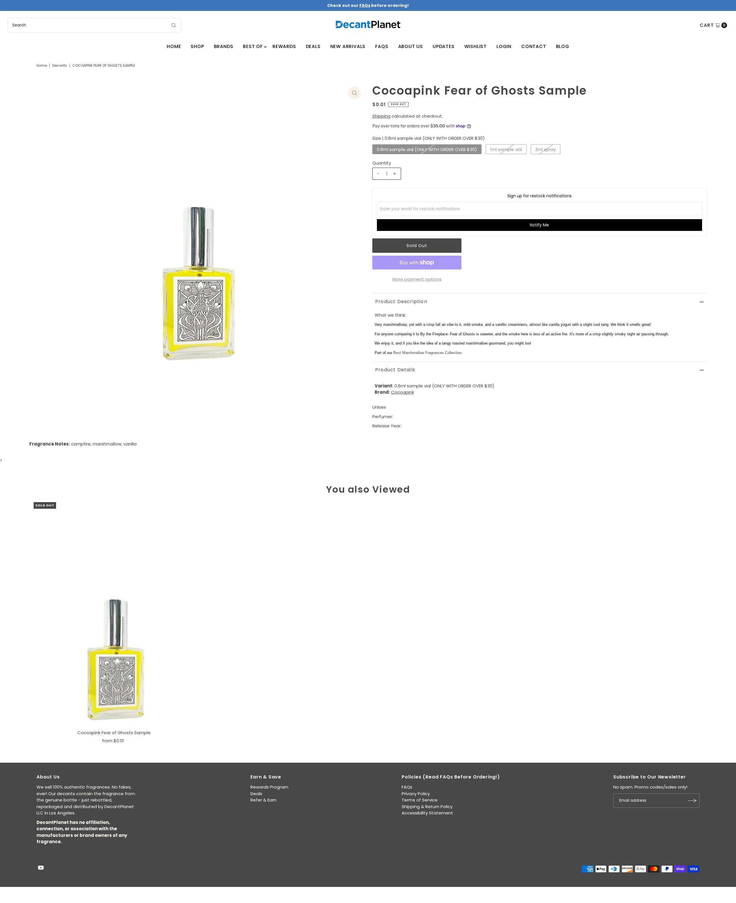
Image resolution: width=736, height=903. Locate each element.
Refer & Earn (263, 800)
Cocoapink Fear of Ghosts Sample (114, 733)
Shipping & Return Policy (427, 806)
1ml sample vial (506, 149)
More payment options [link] (417, 279)
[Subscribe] (692, 800)
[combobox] (94, 25)
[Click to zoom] (354, 93)
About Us (410, 46)
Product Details (395, 369)
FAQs (381, 46)
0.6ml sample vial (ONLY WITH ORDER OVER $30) (427, 149)
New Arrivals (348, 46)
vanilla (130, 444)
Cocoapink (402, 392)
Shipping (381, 116)
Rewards (284, 46)
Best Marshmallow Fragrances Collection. (428, 353)
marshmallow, (107, 444)
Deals (313, 46)
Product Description (401, 301)
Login (504, 46)
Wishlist (475, 46)
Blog (562, 46)
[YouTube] (41, 868)
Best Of (253, 46)
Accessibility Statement (427, 813)
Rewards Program (269, 787)
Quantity (381, 163)
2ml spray (545, 149)
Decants (59, 65)
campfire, (81, 444)
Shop (197, 46)
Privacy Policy (416, 794)
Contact (533, 46)
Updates (444, 46)
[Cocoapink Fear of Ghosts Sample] (114, 614)
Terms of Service (420, 800)
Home (174, 46)
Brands (223, 46)
